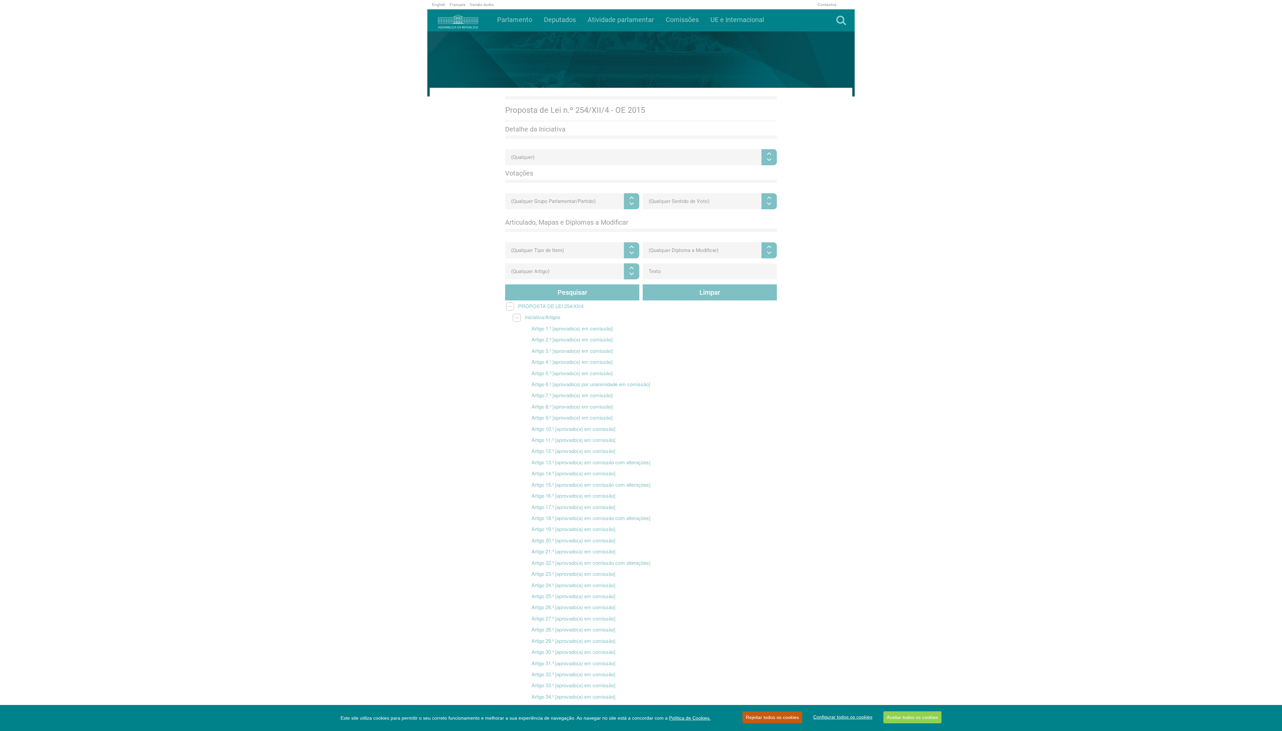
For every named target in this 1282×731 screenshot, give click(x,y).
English (438, 4)
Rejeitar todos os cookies (772, 717)
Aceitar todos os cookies (912, 717)
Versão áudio (482, 4)
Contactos (827, 4)
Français (457, 4)
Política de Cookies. (690, 718)
